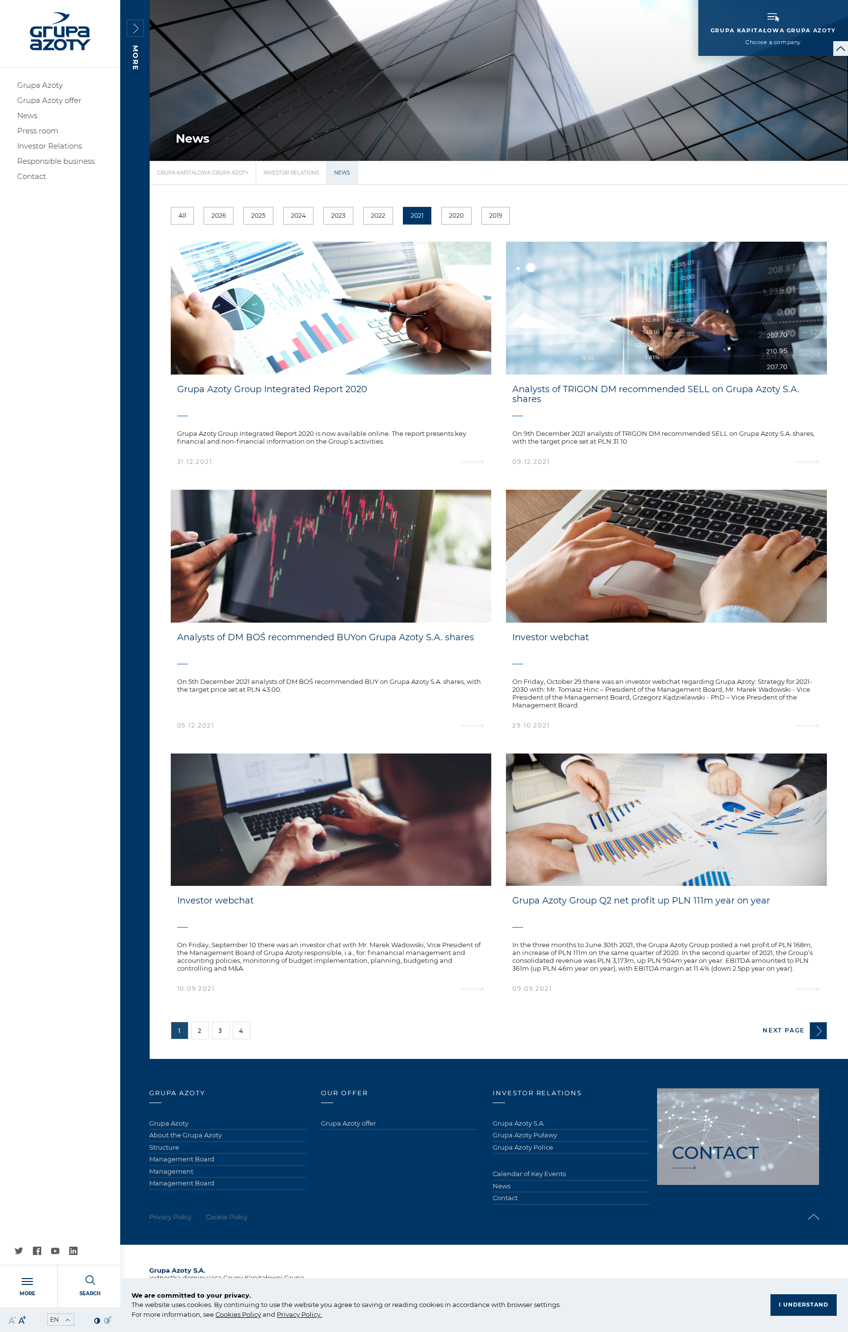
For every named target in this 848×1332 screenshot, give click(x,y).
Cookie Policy (226, 1217)
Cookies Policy (238, 1314)
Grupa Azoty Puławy (525, 1135)
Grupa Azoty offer (49, 100)
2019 (495, 215)
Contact (31, 176)
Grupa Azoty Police (523, 1147)
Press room (37, 130)
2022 (378, 215)
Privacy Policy (298, 1314)
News (27, 115)
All (182, 215)
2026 (219, 215)
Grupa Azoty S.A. (519, 1123)
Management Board (181, 1159)
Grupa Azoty (40, 85)
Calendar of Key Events (529, 1174)
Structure (164, 1147)
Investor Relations (49, 146)
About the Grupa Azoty (185, 1135)
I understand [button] (803, 1304)
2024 (298, 215)
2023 (338, 215)
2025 (258, 215)
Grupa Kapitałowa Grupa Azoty (202, 173)
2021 (417, 215)
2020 (456, 215)
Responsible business (56, 161)
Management (171, 1171)
